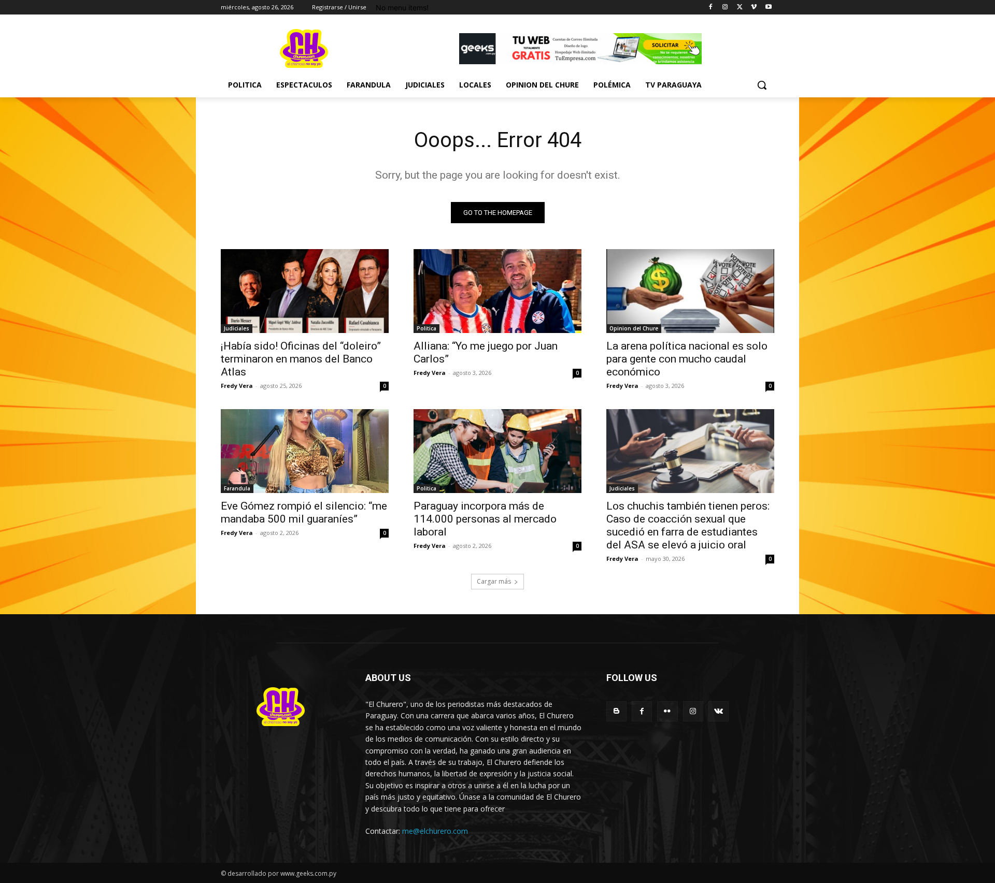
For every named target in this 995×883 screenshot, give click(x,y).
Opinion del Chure (633, 328)
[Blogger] (616, 711)
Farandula (237, 488)
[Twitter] (740, 7)
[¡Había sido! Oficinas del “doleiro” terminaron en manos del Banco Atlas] (305, 291)
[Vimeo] (754, 7)
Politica (426, 328)
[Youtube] (768, 7)
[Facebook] (711, 7)
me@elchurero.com (435, 831)
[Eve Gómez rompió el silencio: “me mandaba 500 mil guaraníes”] (305, 451)
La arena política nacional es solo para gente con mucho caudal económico (686, 359)
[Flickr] (667, 711)
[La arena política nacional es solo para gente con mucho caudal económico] (690, 291)
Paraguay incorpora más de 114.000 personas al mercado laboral (485, 519)
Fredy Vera (237, 385)
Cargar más (494, 581)
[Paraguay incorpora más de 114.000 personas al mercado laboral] (497, 451)
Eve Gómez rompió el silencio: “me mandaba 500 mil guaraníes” (304, 512)
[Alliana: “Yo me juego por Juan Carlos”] (497, 291)
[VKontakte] (718, 711)
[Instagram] (725, 7)
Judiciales (236, 328)
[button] (761, 85)
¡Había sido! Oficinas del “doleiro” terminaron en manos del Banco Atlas (301, 359)
